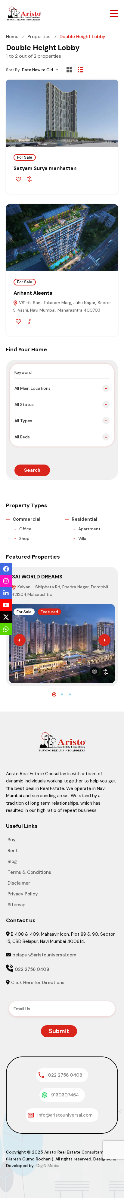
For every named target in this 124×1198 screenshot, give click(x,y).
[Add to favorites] (18, 179)
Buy (12, 840)
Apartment (89, 529)
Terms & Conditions (29, 872)
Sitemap (17, 905)
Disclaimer (19, 883)
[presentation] (20, 640)
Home (12, 37)
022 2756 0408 (32, 969)
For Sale (24, 157)
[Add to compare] (29, 179)
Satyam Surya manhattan (45, 168)
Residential (84, 519)
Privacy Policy (23, 894)
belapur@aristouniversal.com (44, 955)
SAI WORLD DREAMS (37, 576)
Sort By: (13, 70)
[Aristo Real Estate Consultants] (24, 13)
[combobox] (42, 70)
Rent (13, 851)
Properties (39, 37)
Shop (24, 538)
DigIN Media (47, 1165)
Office (25, 529)
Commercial (26, 519)
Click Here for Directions (37, 983)
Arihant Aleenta (33, 293)
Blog (12, 861)
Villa (82, 538)
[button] (114, 13)
